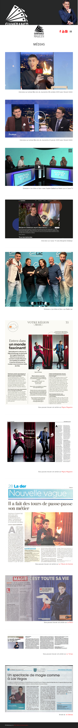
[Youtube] (63, 31)
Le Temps (69, 654)
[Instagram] (66, 31)
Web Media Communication (21, 725)
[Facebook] (60, 31)
